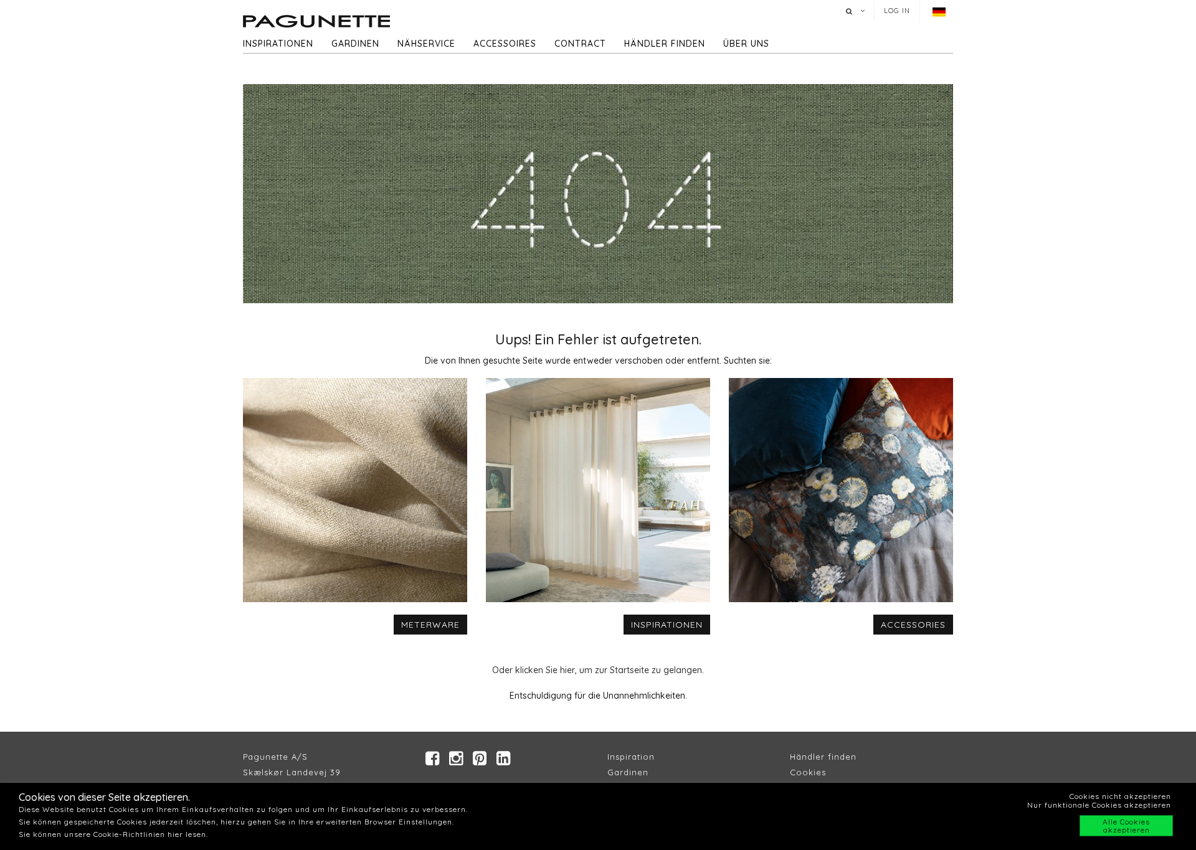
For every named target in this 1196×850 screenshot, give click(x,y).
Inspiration (631, 757)
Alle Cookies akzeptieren (1126, 825)
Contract (580, 43)
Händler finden (664, 43)
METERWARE (430, 624)
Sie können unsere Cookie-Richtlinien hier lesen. (113, 834)
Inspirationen (278, 43)
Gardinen (355, 43)
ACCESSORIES (913, 624)
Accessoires (504, 43)
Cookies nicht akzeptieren (1120, 796)
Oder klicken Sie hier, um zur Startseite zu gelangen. (598, 670)
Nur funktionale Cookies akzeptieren (1099, 805)
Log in (897, 10)
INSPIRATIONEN (667, 624)
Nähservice (426, 43)
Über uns (746, 43)
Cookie (806, 772)
